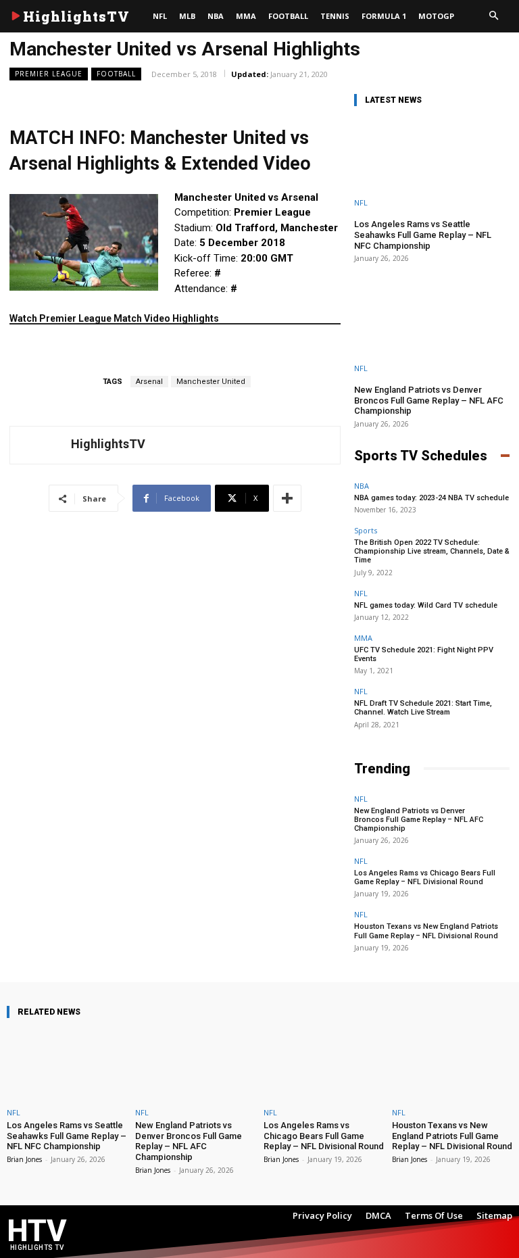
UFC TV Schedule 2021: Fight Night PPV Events (423, 654)
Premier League (48, 73)
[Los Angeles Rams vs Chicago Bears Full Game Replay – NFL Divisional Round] (324, 1066)
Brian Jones (24, 1159)
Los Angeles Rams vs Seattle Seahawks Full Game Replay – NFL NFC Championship (422, 234)
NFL (361, 202)
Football (116, 73)
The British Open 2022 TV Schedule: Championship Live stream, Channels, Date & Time (432, 551)
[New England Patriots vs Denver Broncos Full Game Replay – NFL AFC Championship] (432, 328)
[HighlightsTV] (40, 445)
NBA (361, 485)
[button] (493, 16)
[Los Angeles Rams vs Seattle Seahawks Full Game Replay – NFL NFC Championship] (432, 163)
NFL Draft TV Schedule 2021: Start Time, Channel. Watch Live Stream (423, 708)
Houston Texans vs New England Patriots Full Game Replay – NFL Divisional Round (426, 931)
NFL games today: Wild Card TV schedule (425, 605)
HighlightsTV (108, 444)
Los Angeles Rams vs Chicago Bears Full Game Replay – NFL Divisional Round (424, 877)
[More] (287, 498)
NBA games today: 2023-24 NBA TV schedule (431, 497)
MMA (363, 638)
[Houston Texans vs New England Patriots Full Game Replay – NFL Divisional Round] (452, 1066)
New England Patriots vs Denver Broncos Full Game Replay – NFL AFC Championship (428, 400)
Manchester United (210, 381)
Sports (365, 530)
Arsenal (149, 381)
